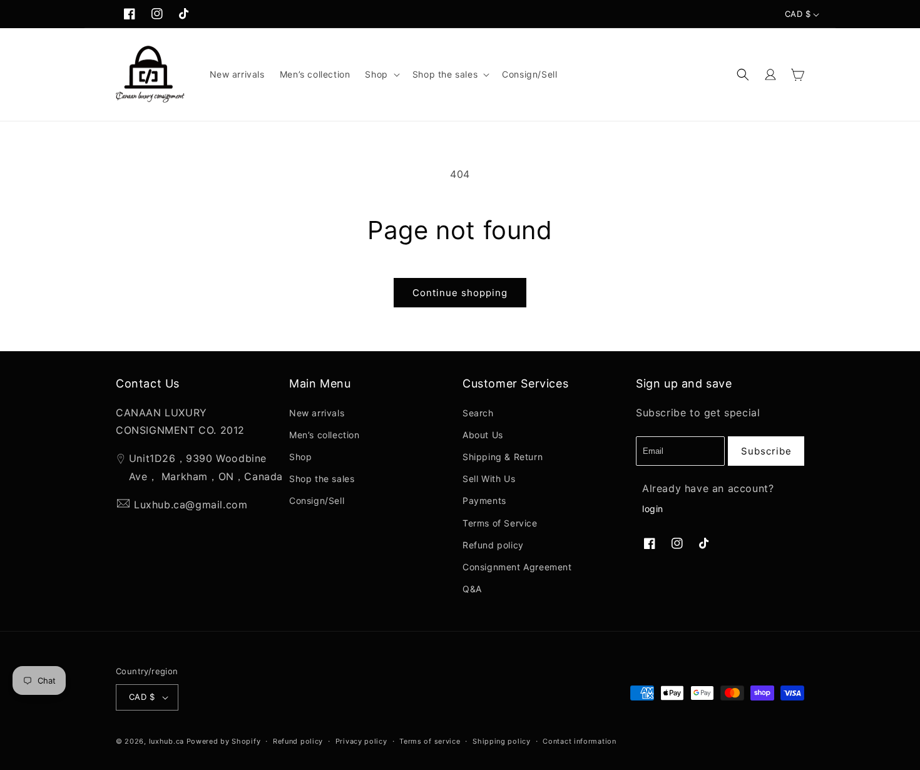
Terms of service (429, 741)
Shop (300, 456)
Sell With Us (489, 478)
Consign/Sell (316, 500)
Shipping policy (502, 741)
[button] (380, 74)
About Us (483, 434)
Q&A (472, 588)
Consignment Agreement (517, 567)
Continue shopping (460, 293)
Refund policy (493, 545)
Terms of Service (500, 523)
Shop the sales (321, 478)
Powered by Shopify (224, 741)
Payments (484, 500)
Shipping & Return (503, 456)
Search (478, 413)
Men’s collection (324, 434)
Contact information (579, 741)
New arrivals (316, 413)
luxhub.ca (166, 741)
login (652, 508)
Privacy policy (361, 741)
